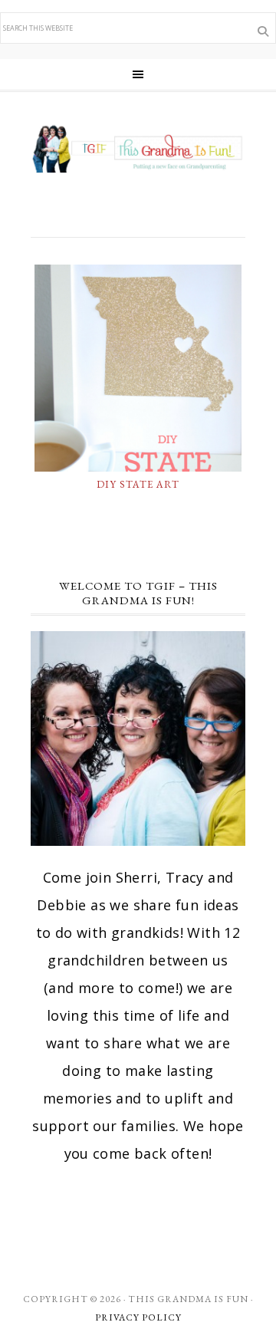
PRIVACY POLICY (138, 1317)
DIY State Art (138, 484)
